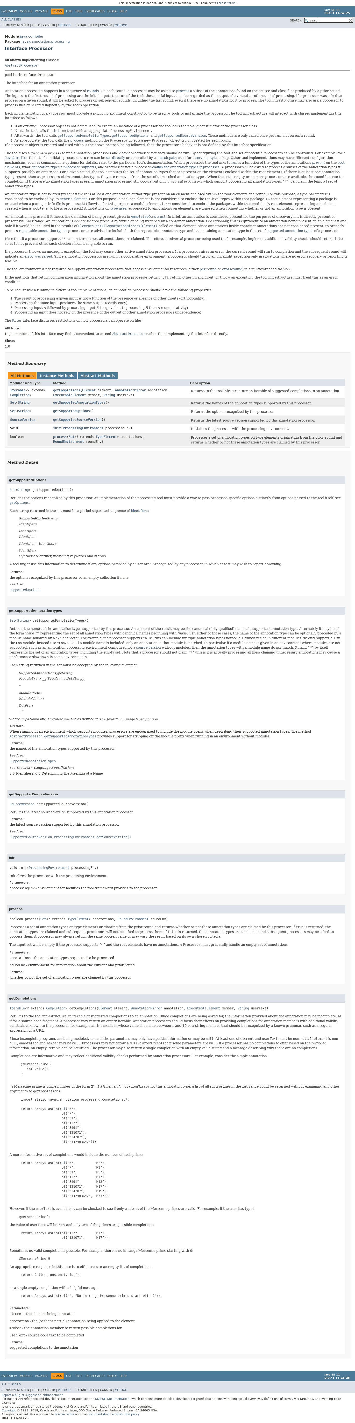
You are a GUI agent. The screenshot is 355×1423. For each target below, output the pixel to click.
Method (64, 25)
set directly (115, 158)
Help (123, 11)
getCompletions (66, 390)
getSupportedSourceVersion (77, 420)
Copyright (9, 1410)
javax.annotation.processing (45, 41)
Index (112, 11)
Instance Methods (57, 376)
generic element (73, 199)
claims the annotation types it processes (186, 167)
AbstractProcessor (21, 65)
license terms (226, 3)
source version (148, 647)
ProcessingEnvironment (83, 428)
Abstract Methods (98, 376)
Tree (79, 11)
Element (89, 390)
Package (42, 11)
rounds (93, 91)
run (234, 162)
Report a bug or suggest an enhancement (32, 1395)
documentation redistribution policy (113, 1414)
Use (69, 11)
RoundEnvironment (68, 441)
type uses (118, 208)
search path (167, 158)
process (182, 91)
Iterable (18, 390)
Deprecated (95, 11)
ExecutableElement (69, 395)
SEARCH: (296, 20)
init (57, 428)
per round (208, 269)
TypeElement (106, 437)
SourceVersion (22, 420)
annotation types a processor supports (63, 167)
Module (26, 11)
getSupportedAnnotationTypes (79, 402)
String (109, 395)
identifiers (139, 511)
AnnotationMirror (130, 390)
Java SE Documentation (112, 1399)
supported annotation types (290, 231)
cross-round (232, 269)
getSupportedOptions (71, 411)
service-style (206, 158)
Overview (9, 11)
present (318, 162)
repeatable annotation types (42, 231)
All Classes (11, 19)
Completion (19, 395)
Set (13, 402)
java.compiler (31, 36)
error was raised (38, 256)
